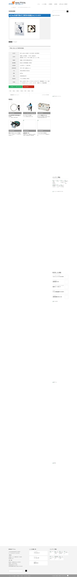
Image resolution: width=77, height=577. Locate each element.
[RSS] (67, 575)
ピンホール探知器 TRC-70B (42, 115)
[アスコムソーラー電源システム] (58, 186)
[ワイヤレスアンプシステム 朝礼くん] (62, 182)
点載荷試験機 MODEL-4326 (57, 296)
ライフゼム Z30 (36, 557)
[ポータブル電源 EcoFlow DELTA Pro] (54, 182)
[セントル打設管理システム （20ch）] (66, 182)
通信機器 (54, 290)
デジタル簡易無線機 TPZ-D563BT (58, 291)
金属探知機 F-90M (56, 281)
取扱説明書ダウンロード (28, 86)
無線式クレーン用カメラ (57, 286)
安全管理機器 (62, 285)
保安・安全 (35, 556)
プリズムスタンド (37, 552)
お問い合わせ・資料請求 (63, 4)
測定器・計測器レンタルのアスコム (61, 575)
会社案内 (55, 4)
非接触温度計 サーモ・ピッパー (14, 94)
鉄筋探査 (35, 561)
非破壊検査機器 (12, 11)
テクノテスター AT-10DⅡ (27, 115)
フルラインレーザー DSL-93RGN (58, 276)
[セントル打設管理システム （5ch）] (62, 186)
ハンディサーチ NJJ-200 (45, 94)
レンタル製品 (44, 4)
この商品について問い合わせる (15, 86)
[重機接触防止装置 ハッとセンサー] (54, 186)
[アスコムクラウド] (58, 182)
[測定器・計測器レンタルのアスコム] (17, 2)
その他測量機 (35, 551)
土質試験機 (54, 295)
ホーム (39, 4)
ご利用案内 (50, 4)
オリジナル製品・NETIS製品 (28, 113)
